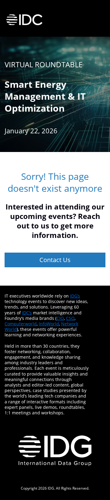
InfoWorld (49, 324)
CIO (60, 318)
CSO (70, 318)
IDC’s (27, 313)
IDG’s (75, 296)
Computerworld (21, 324)
